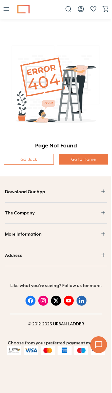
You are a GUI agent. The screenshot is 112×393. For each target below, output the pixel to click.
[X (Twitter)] (56, 304)
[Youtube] (69, 304)
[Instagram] (43, 304)
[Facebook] (30, 304)
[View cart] (106, 11)
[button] (6, 9)
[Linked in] (81, 304)
